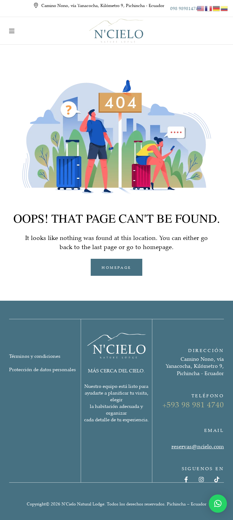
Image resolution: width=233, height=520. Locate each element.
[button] (218, 503)
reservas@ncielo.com (197, 446)
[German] (217, 7)
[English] (201, 7)
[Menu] (11, 30)
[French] (209, 7)
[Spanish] (224, 7)
